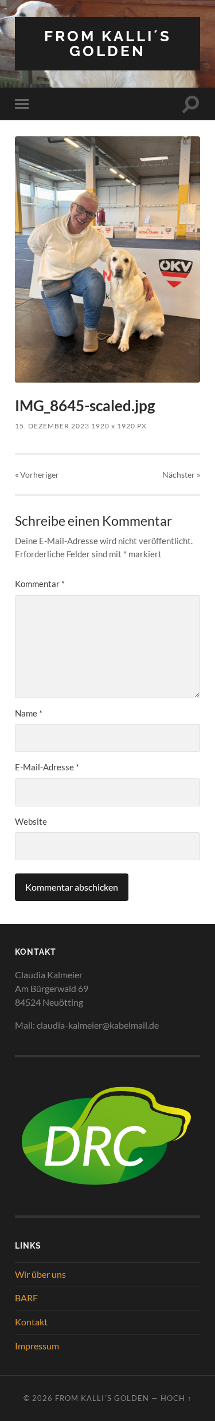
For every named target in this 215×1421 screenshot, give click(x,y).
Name (28, 713)
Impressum (37, 1345)
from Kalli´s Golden (107, 43)
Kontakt (31, 1321)
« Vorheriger (37, 474)
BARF (26, 1297)
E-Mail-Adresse (47, 767)
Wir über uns (40, 1274)
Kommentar (40, 583)
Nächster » (181, 474)
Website (31, 821)
